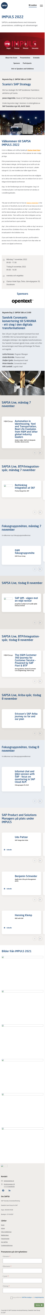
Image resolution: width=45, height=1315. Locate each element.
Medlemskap (5, 1235)
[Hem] (4, 5)
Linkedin (9, 850)
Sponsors (16, 63)
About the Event (11, 58)
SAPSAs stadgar (27, 1297)
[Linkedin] (9, 1190)
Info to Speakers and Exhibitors (22, 69)
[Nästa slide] (40, 453)
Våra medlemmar (6, 1232)
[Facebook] (3, 1190)
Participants (27, 63)
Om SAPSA (4, 1242)
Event (2, 1225)
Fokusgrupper (5, 1238)
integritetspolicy (39, 1297)
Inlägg (3, 1228)
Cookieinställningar (7, 1245)
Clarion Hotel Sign (33, 150)
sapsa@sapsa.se (9, 1181)
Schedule (36, 58)
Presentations (25, 58)
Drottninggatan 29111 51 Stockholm (9, 1185)
